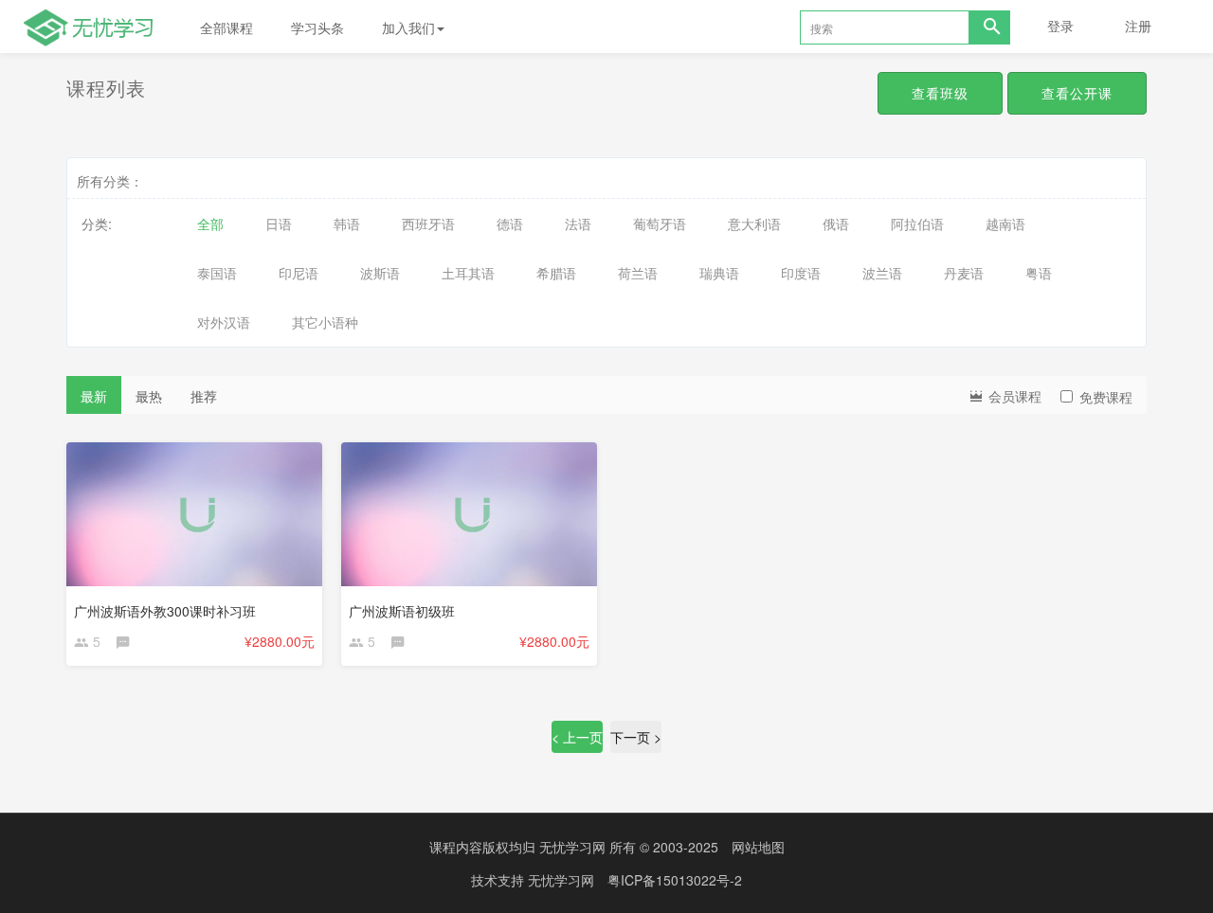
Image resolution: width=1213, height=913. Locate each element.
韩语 (347, 223)
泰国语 (217, 272)
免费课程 (1105, 396)
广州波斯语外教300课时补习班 (165, 610)
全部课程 (226, 27)
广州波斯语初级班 (402, 610)
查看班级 (940, 92)
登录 (1060, 25)
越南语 (1005, 223)
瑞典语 (719, 272)
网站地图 (758, 846)
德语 (510, 223)
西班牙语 (428, 223)
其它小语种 (325, 322)
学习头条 (317, 27)
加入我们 (408, 27)
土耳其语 (468, 272)
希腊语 (556, 272)
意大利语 (754, 223)
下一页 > (635, 736)
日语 (278, 223)
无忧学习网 (572, 846)
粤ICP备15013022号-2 (674, 879)
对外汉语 (223, 322)
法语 (578, 223)
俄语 (836, 223)
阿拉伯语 (917, 223)
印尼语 (298, 272)
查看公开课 (1077, 92)
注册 (1138, 25)
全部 (210, 223)
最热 (149, 395)
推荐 (203, 395)
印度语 (801, 272)
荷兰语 (638, 272)
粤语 (1038, 272)
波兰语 (882, 272)
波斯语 (380, 272)
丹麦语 (964, 272)
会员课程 (1013, 395)
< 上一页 (577, 736)
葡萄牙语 (659, 223)
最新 (94, 395)
